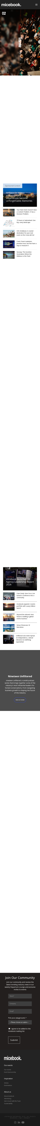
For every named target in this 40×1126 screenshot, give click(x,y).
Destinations (8, 1085)
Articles (6, 1083)
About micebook (9, 1096)
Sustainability (8, 1103)
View (5, 72)
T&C (20, 1118)
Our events (7, 1070)
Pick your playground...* (17, 1018)
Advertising (7, 1098)
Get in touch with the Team (12, 1101)
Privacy (27, 1118)
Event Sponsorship (10, 1072)
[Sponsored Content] (20, 205)
